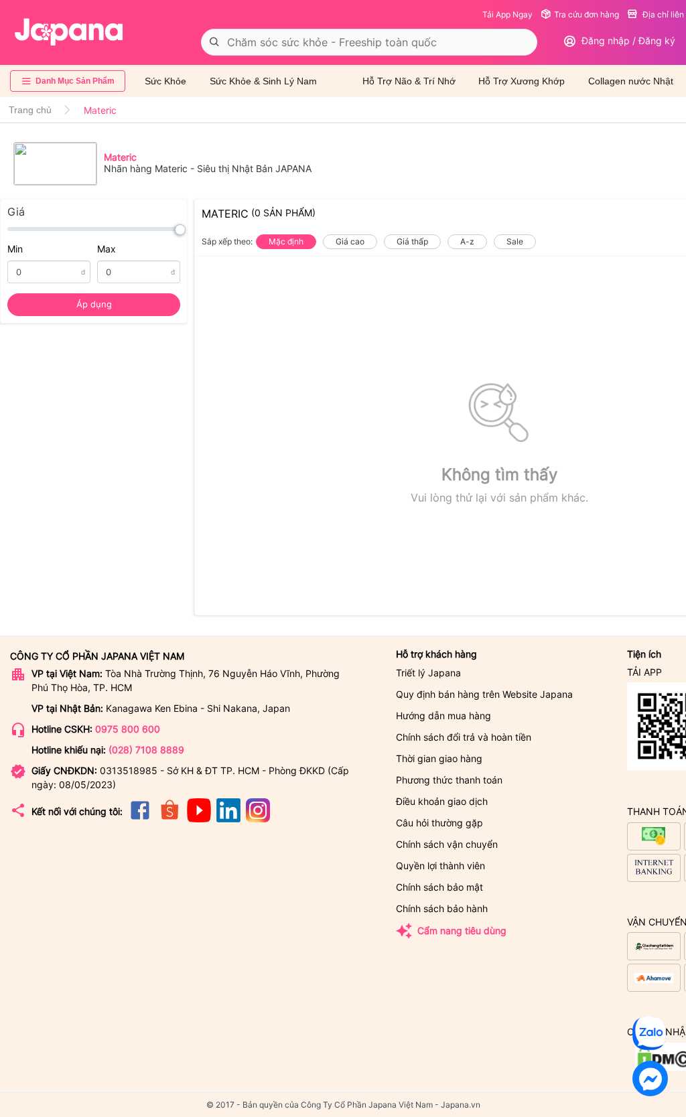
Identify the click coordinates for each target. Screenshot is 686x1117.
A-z (467, 241)
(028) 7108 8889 (146, 749)
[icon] (140, 818)
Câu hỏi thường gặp (439, 822)
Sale (514, 241)
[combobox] (369, 42)
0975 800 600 (127, 729)
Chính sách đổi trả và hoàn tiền (463, 737)
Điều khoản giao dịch (442, 801)
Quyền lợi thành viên (440, 865)
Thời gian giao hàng (439, 758)
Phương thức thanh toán (449, 780)
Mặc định (286, 241)
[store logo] (69, 32)
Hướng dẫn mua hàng (443, 715)
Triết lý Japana (428, 672)
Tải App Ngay (507, 14)
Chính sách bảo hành (442, 908)
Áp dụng (94, 304)
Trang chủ (30, 109)
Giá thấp (412, 241)
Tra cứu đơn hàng (586, 14)
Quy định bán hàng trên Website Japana (484, 694)
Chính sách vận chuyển (447, 844)
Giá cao (350, 241)
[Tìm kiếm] (214, 42)
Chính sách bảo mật (439, 887)
